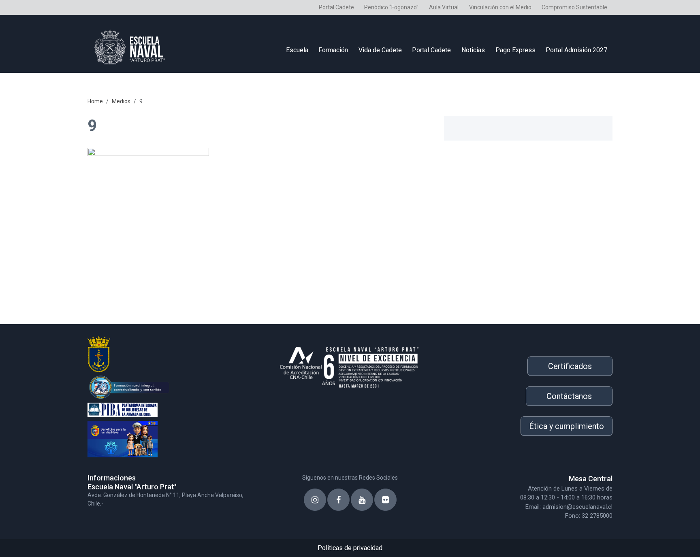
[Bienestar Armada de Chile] (172, 437)
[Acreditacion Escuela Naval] (350, 364)
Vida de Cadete (380, 50)
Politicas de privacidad (350, 548)
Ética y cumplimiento (566, 426)
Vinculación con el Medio (500, 7)
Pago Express (515, 50)
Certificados (570, 366)
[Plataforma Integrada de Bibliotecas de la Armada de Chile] (172, 409)
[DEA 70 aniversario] (172, 386)
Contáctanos (569, 396)
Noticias (473, 50)
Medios (121, 101)
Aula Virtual (444, 7)
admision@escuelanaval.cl (577, 506)
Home (95, 101)
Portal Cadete (336, 7)
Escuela (297, 50)
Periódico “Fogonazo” (391, 7)
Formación (333, 50)
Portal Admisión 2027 (576, 50)
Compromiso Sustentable (574, 7)
